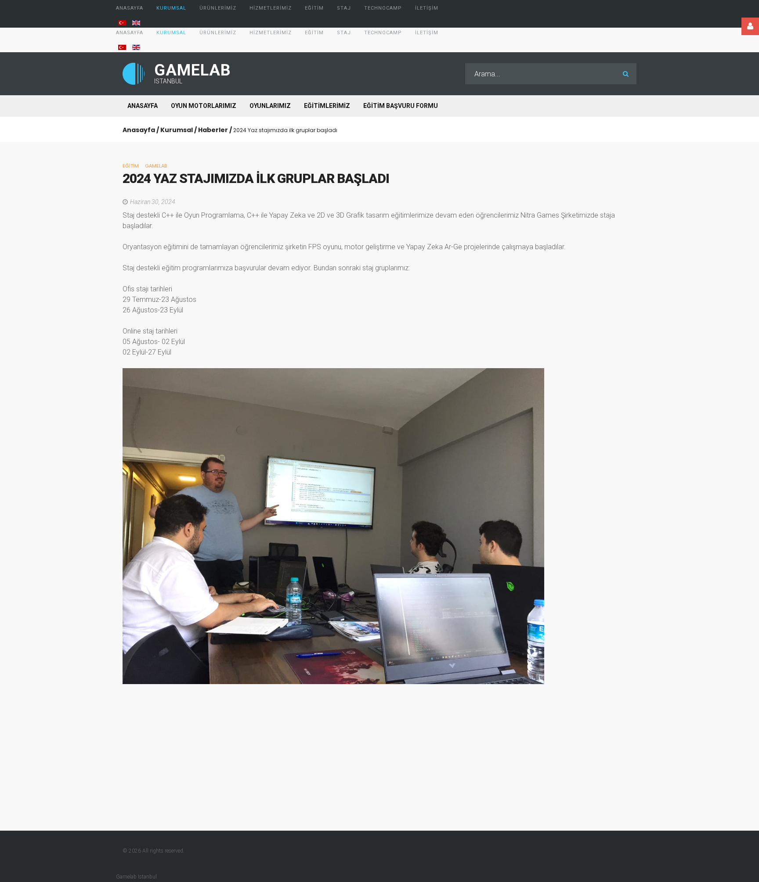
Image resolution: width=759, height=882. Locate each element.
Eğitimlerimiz (327, 105)
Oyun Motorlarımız (203, 105)
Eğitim (131, 165)
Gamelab (156, 165)
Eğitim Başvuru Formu (400, 105)
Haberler (213, 129)
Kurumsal (176, 129)
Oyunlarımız (270, 105)
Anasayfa (142, 105)
